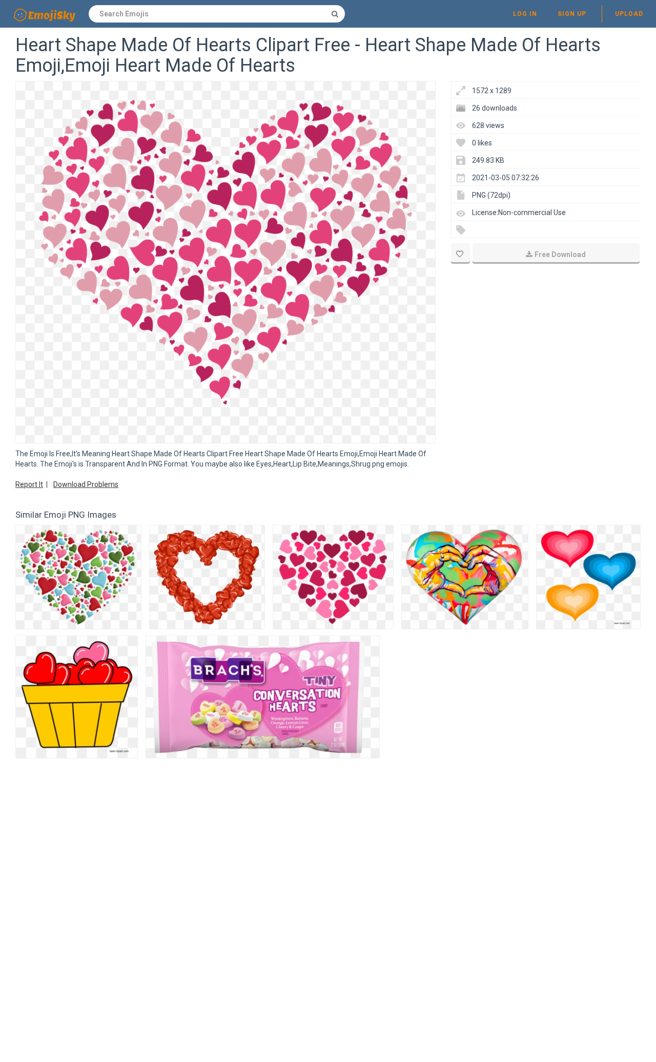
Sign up (572, 13)
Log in (525, 13)
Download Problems (85, 484)
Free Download (560, 254)
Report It (29, 484)
